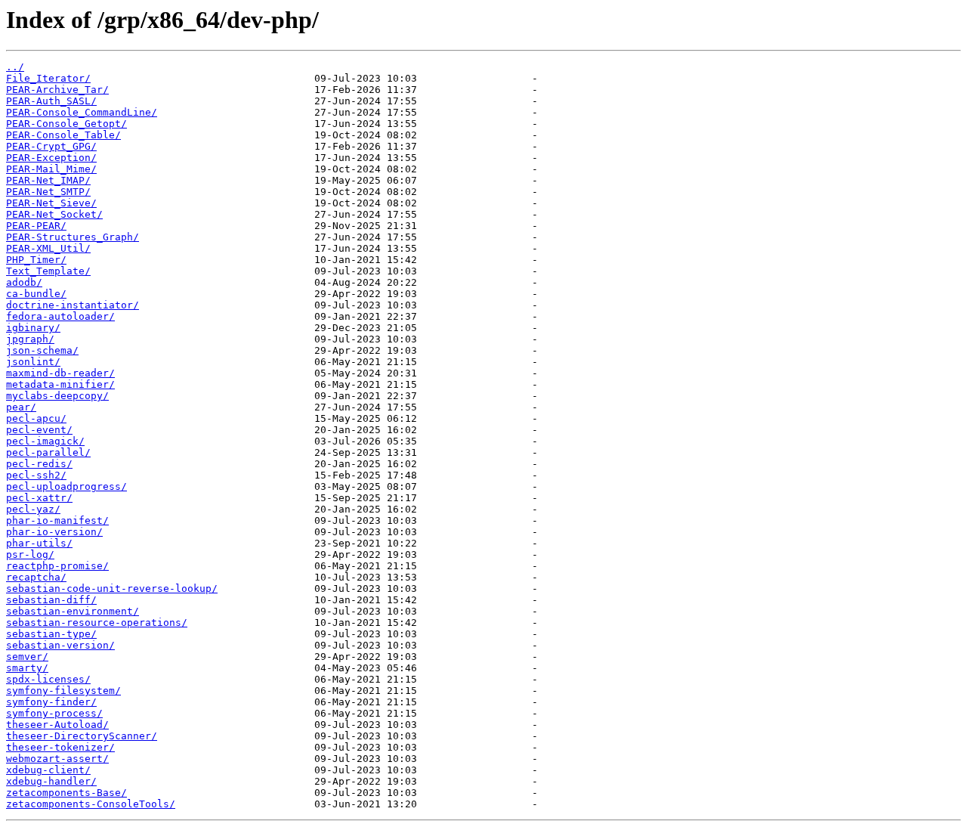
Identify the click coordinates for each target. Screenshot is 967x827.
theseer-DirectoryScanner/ (81, 736)
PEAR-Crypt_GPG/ (51, 146)
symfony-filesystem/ (63, 690)
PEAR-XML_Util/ (48, 248)
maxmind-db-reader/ (60, 373)
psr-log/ (30, 554)
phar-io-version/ (54, 531)
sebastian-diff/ (51, 600)
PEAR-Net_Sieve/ (51, 203)
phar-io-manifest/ (57, 520)
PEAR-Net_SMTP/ (48, 191)
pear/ (21, 407)
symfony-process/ (54, 713)
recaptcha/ (36, 577)
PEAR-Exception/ (51, 157)
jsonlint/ (33, 361)
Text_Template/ (48, 271)
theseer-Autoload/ (57, 724)
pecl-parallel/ (48, 452)
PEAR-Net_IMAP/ (48, 180)
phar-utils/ (39, 543)
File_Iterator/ (48, 78)
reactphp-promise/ (57, 565)
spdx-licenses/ (48, 679)
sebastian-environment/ (72, 611)
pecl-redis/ (39, 463)
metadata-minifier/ (60, 384)
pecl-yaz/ (33, 509)
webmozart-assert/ (57, 758)
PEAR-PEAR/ (36, 225)
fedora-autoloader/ (60, 316)
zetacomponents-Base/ (66, 792)
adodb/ (24, 282)
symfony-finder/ (51, 702)
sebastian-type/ (51, 634)
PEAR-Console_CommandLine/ (81, 112)
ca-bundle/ (36, 293)
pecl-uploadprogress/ (66, 486)
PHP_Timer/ (36, 259)
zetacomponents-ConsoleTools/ (90, 804)
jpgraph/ (30, 339)
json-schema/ (42, 350)
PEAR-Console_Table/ (63, 135)
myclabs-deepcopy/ (57, 395)
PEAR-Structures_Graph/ (72, 237)
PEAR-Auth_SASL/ (51, 101)
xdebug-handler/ (51, 781)
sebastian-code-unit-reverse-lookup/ (112, 588)
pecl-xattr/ (39, 497)
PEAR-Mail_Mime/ (51, 169)
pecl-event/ (39, 429)
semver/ (27, 656)
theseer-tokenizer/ (60, 747)
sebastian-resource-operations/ (96, 622)
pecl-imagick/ (45, 441)
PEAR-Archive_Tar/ (57, 89)
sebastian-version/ (60, 645)
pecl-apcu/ (36, 418)
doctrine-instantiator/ (72, 305)
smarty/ (27, 668)
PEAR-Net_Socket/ (54, 214)
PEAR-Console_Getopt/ (66, 123)
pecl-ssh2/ (36, 475)
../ (15, 67)
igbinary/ (33, 327)
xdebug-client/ (48, 770)
